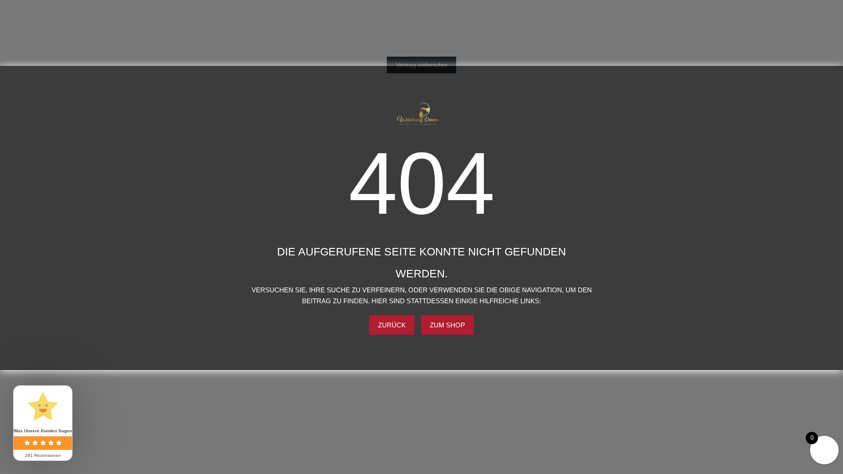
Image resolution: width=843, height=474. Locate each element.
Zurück (392, 325)
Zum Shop (447, 325)
